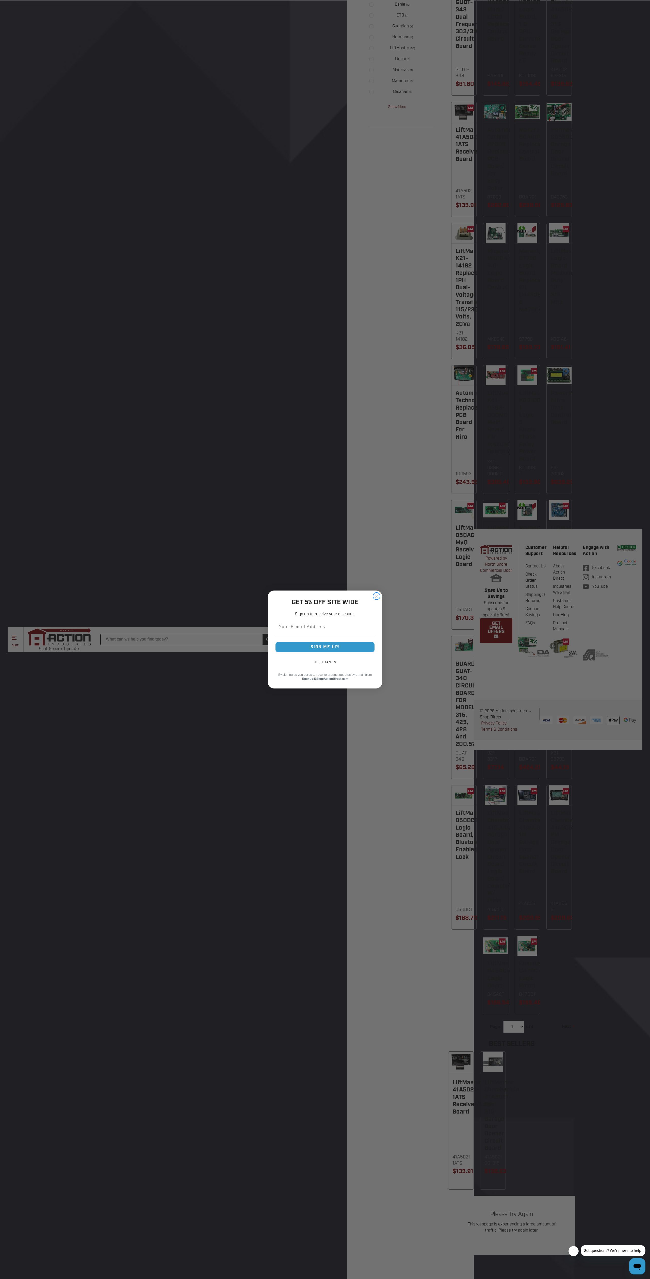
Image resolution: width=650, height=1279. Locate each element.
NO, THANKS (325, 662)
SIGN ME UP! (325, 647)
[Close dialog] (376, 596)
